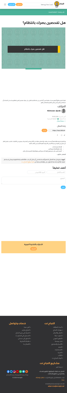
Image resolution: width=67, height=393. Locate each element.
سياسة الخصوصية (20, 375)
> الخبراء (60, 352)
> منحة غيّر (59, 367)
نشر (63, 187)
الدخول (19, 4)
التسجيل (11, 4)
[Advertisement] (33, 81)
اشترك (33, 249)
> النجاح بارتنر (26, 330)
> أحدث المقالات (58, 327)
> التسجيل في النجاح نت (23, 335)
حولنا (27, 375)
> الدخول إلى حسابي (24, 338)
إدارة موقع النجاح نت (27, 162)
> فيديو (60, 347)
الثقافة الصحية (52, 119)
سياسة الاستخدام (10, 375)
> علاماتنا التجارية (25, 341)
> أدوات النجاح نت (57, 358)
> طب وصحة (59, 341)
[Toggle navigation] (5, 4)
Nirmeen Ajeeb (54, 111)
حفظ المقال (60, 121)
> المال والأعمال (58, 333)
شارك (44, 130)
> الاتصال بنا (27, 344)
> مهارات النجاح (58, 330)
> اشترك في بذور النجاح (23, 333)
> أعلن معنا (27, 327)
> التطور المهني (58, 338)
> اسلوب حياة (59, 335)
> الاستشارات (59, 350)
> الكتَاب (60, 355)
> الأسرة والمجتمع (57, 344)
